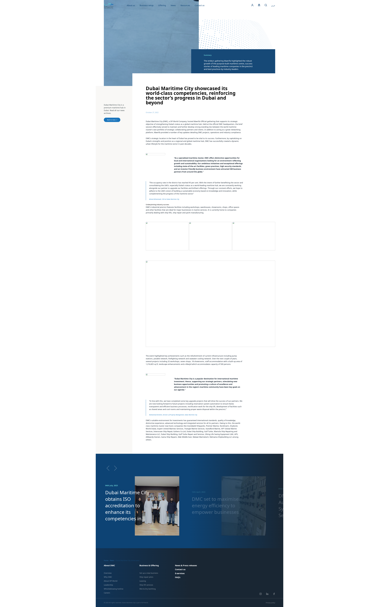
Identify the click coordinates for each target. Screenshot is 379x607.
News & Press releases (186, 565)
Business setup (146, 5)
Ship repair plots (146, 577)
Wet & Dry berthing (147, 589)
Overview (108, 573)
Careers (107, 593)
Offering (162, 5)
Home (106, 560)
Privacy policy (270, 603)
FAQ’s (177, 577)
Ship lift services (146, 585)
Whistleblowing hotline (113, 589)
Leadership (108, 585)
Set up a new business (148, 573)
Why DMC (108, 577)
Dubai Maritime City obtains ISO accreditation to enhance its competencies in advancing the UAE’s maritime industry (127, 505)
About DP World (110, 581)
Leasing (142, 581)
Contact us (200, 5)
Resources (185, 5)
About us (131, 5)
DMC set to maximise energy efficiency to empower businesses (215, 505)
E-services (180, 573)
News (173, 5)
